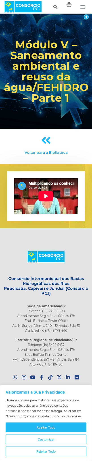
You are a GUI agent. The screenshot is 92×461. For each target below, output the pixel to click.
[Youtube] (33, 377)
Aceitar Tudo (46, 427)
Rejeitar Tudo (46, 451)
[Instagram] (24, 377)
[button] (86, 16)
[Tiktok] (50, 377)
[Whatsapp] (15, 377)
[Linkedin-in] (68, 377)
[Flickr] (77, 377)
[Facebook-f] (42, 377)
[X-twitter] (59, 377)
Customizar (46, 439)
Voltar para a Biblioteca (46, 152)
